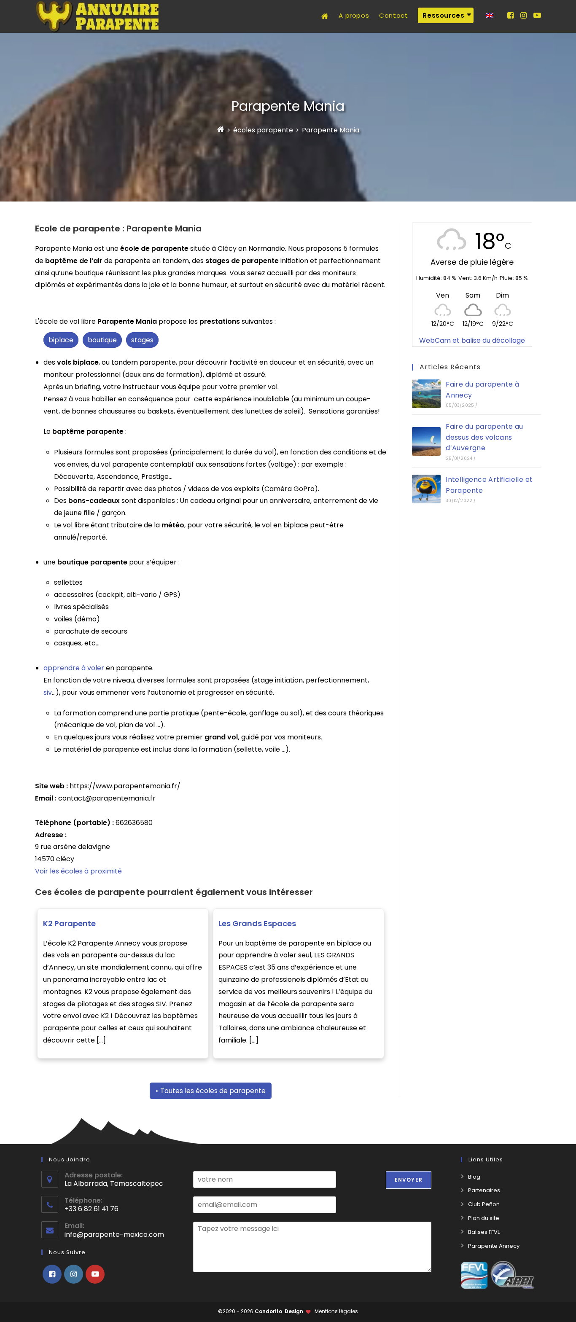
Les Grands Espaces (257, 923)
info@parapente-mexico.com (114, 1234)
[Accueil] (220, 130)
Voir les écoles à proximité (78, 871)
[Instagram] (73, 1274)
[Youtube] (95, 1274)
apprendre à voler (73, 668)
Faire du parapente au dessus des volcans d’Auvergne (484, 437)
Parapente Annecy (493, 1246)
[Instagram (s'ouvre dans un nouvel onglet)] (523, 15)
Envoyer (409, 1179)
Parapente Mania (330, 130)
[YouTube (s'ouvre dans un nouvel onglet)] (537, 15)
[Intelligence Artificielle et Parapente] (426, 489)
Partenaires (484, 1190)
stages (142, 340)
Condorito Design (279, 1311)
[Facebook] (52, 1274)
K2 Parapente (69, 923)
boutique (102, 340)
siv (47, 692)
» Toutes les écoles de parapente (211, 1091)
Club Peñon (484, 1204)
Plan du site (483, 1218)
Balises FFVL (484, 1232)
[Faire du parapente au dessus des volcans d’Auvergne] (426, 441)
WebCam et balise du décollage (472, 340)
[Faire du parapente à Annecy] (426, 393)
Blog (474, 1177)
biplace (60, 340)
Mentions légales (336, 1311)
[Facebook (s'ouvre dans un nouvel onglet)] (510, 15)
